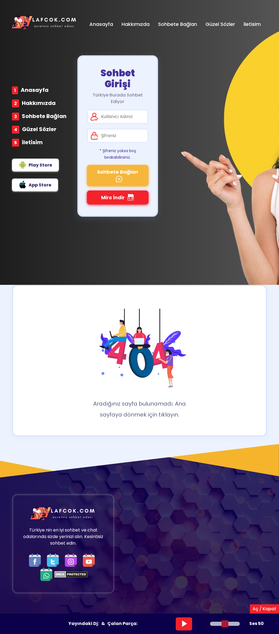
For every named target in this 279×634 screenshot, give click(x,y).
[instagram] (72, 560)
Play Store (40, 165)
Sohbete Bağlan (44, 116)
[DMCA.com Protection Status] (70, 574)
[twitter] (54, 560)
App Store (40, 185)
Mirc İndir (113, 197)
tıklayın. (169, 414)
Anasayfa (34, 90)
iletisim (32, 142)
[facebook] (36, 560)
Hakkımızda (39, 103)
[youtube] (90, 560)
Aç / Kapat (264, 609)
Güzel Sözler (39, 129)
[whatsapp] (46, 574)
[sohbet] (44, 22)
